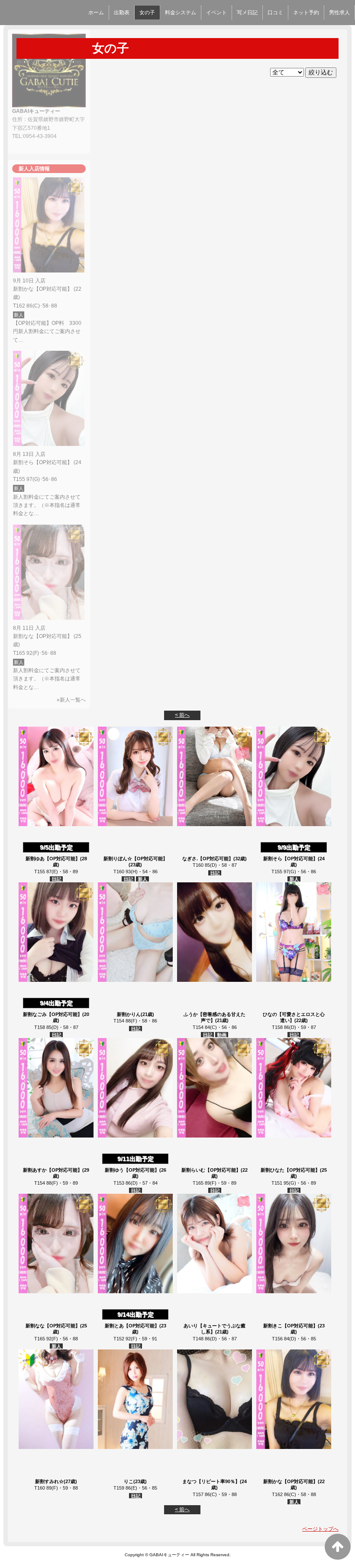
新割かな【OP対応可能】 (290, 1481)
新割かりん (129, 1014)
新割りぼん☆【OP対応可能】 (135, 858)
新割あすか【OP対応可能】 (52, 1170)
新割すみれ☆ (49, 1481)
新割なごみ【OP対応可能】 (52, 1014)
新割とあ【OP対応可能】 (132, 1325)
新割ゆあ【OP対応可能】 (53, 858)
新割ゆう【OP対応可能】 (132, 1170)
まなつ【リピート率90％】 (211, 1481)
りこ (128, 1481)
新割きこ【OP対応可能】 (290, 1325)
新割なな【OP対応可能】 (53, 1325)
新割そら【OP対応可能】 (290, 858)
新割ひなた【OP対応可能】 (290, 1170)
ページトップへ (320, 1529)
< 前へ (182, 715)
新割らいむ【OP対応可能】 (211, 1170)
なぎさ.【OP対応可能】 (207, 858)
